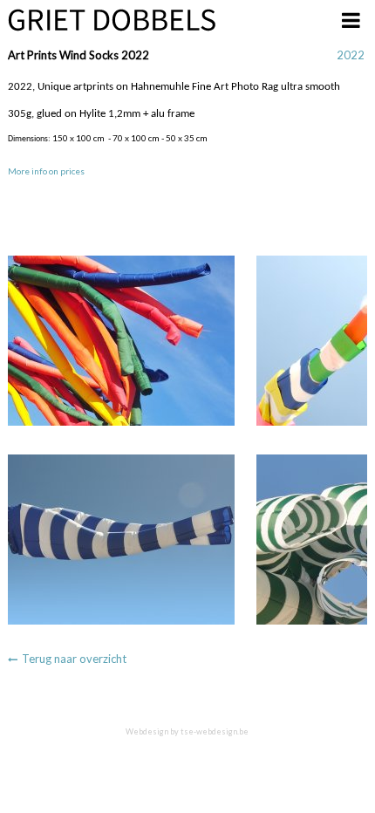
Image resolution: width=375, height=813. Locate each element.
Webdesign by (187, 731)
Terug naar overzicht (74, 659)
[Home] (111, 20)
